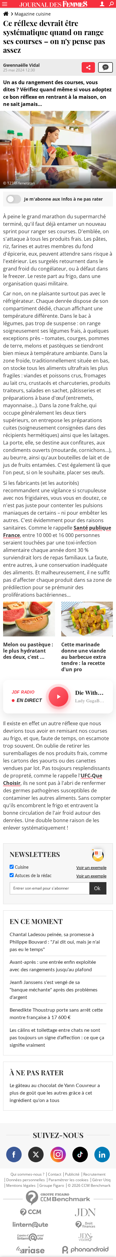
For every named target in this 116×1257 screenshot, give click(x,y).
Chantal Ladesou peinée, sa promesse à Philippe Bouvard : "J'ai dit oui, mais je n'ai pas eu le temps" (55, 942)
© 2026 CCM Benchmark (89, 1185)
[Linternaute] (30, 1225)
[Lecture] (58, 697)
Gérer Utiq (101, 1180)
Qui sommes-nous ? (27, 1174)
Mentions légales (21, 1185)
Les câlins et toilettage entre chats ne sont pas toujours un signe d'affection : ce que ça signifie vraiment (57, 1038)
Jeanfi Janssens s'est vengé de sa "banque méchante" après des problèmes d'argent (53, 990)
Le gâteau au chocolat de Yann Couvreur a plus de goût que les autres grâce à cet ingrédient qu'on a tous (55, 1093)
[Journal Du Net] (85, 1212)
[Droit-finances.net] (85, 1225)
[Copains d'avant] (30, 1237)
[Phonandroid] (85, 1250)
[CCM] (30, 1212)
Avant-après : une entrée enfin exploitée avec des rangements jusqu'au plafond (53, 966)
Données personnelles (25, 1180)
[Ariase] (30, 1249)
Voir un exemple (91, 867)
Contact (54, 1174)
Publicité (72, 1174)
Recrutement (94, 1174)
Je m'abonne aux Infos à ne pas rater (63, 199)
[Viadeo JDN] (85, 1237)
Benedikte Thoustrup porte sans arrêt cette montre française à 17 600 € (56, 1014)
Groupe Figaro (51, 1185)
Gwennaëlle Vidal (21, 65)
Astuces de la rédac (33, 876)
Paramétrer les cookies (68, 1180)
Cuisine (21, 867)
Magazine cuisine (33, 14)
